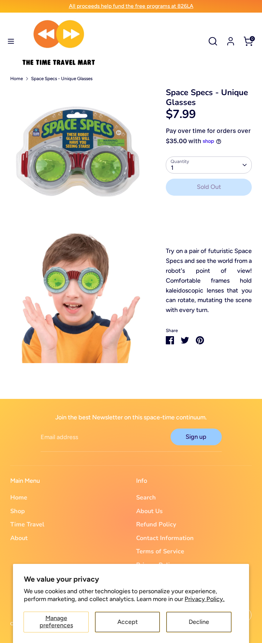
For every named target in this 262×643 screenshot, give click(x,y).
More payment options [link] (208, 226)
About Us (149, 511)
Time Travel (27, 524)
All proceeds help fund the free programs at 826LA (131, 6)
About (19, 538)
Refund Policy (156, 524)
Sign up (196, 436)
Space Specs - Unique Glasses (61, 78)
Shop (17, 511)
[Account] (230, 39)
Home (16, 78)
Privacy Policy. (204, 599)
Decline (199, 622)
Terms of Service (160, 551)
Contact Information (165, 538)
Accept (127, 622)
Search (146, 497)
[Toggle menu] (11, 41)
